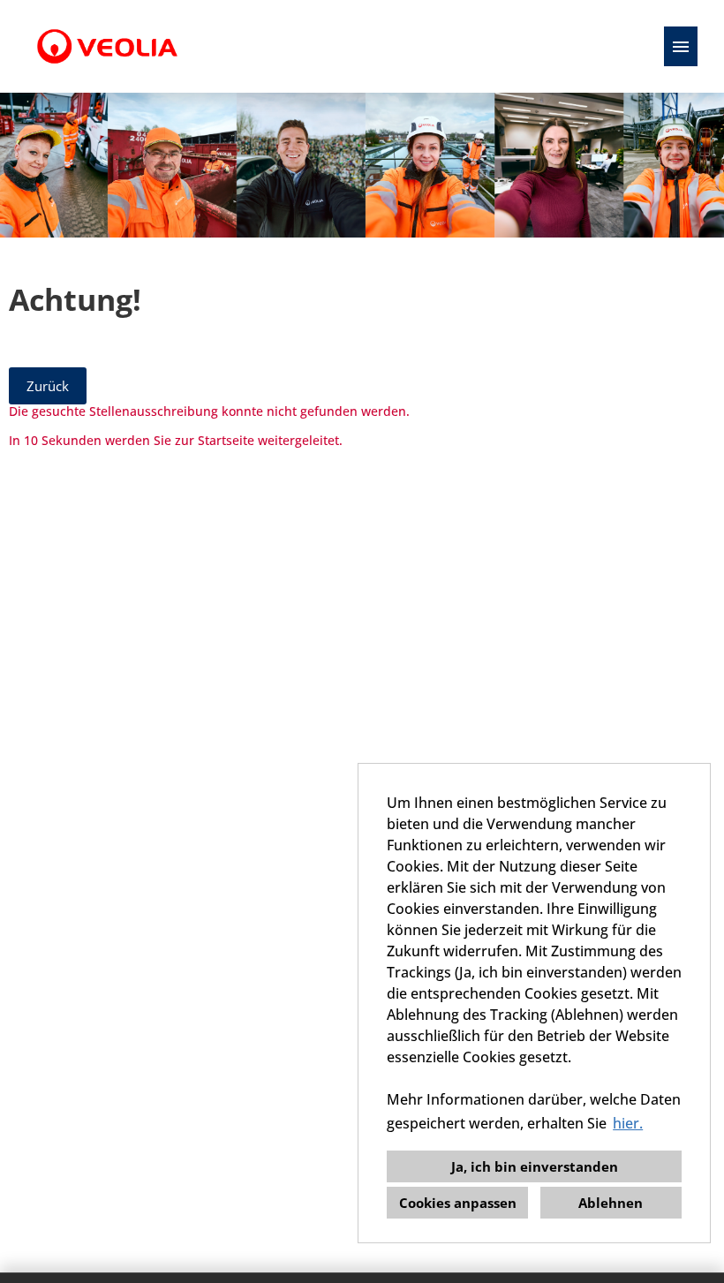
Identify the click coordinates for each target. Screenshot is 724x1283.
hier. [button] (628, 1123)
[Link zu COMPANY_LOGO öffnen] (107, 46)
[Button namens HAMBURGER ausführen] (681, 46)
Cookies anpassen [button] (458, 1202)
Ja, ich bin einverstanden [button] (534, 1166)
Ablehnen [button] (610, 1202)
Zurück (47, 386)
